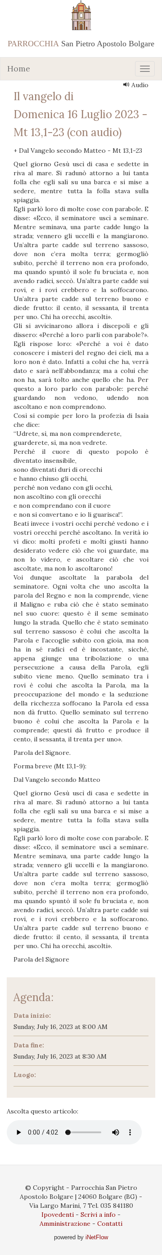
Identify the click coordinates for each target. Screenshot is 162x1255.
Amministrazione (65, 1224)
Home (18, 68)
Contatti (109, 1224)
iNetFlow (96, 1237)
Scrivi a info (98, 1215)
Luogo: (25, 1075)
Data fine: (29, 1045)
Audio (139, 85)
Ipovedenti (57, 1215)
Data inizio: (32, 1015)
